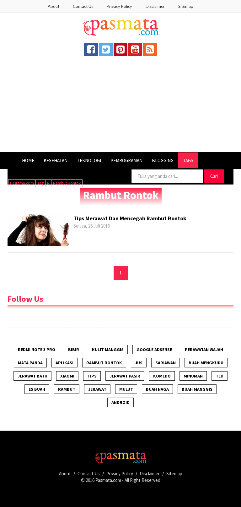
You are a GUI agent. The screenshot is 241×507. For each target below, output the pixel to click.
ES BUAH (37, 389)
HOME (28, 160)
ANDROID (120, 402)
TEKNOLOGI (89, 160)
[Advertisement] (120, 105)
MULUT (126, 389)
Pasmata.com (108, 480)
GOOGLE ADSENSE (154, 349)
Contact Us (83, 6)
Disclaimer (155, 6)
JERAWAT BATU (32, 376)
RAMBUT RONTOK (104, 363)
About (53, 6)
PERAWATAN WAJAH (204, 349)
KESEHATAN (55, 160)
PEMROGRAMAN (126, 160)
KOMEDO (162, 376)
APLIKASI (64, 363)
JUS (138, 363)
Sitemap (185, 6)
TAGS (188, 160)
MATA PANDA (30, 363)
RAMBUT (66, 389)
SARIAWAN (165, 363)
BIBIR (73, 349)
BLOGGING (163, 160)
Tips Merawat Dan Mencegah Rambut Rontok (129, 218)
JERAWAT (97, 389)
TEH (219, 376)
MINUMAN (193, 376)
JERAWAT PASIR (125, 376)
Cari (214, 176)
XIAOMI (67, 376)
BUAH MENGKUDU (206, 363)
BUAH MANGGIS (197, 389)
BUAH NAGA (157, 389)
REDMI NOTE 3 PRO (36, 349)
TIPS (92, 376)
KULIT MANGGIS (108, 349)
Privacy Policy (119, 6)
